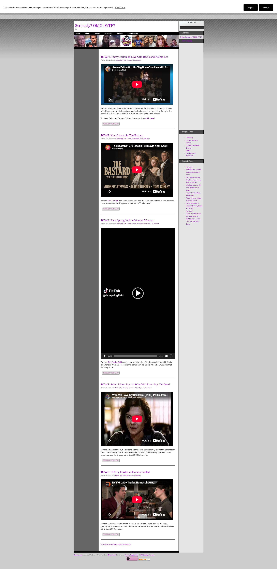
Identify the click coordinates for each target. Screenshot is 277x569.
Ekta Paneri (112, 555)
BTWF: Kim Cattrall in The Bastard (122, 135)
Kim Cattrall (136, 138)
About (87, 33)
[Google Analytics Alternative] (144, 560)
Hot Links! (189, 167)
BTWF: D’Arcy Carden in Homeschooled (125, 472)
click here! (150, 118)
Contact (97, 33)
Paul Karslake (190, 153)
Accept (266, 7)
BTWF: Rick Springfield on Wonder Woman (127, 220)
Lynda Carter (136, 223)
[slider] (135, 356)
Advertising (187, 41)
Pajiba (188, 150)
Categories (108, 33)
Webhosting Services (147, 555)
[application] (138, 293)
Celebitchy (189, 137)
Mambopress (78, 555)
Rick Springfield (145, 223)
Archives (120, 33)
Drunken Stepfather (193, 145)
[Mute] (166, 356)
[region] (138, 6)
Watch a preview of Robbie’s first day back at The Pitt (194, 205)
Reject (250, 7)
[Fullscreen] (171, 356)
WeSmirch (189, 156)
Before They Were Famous (123, 60)
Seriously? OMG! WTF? (95, 25)
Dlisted (188, 143)
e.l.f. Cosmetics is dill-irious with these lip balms (193, 187)
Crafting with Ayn (192, 140)
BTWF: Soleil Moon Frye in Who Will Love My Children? (135, 384)
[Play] (104, 356)
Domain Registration (131, 555)
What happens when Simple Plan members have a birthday (193, 179)
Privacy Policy (133, 33)
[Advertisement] (85, 92)
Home (78, 33)
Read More (120, 7)
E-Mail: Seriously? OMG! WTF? (191, 37)
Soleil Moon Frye (136, 388)
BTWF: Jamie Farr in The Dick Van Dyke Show (193, 221)
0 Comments (137, 60)
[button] (138, 293)
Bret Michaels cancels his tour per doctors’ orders (193, 172)
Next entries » (124, 544)
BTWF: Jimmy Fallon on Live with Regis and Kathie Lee (134, 56)
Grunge (188, 148)
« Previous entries (109, 544)
